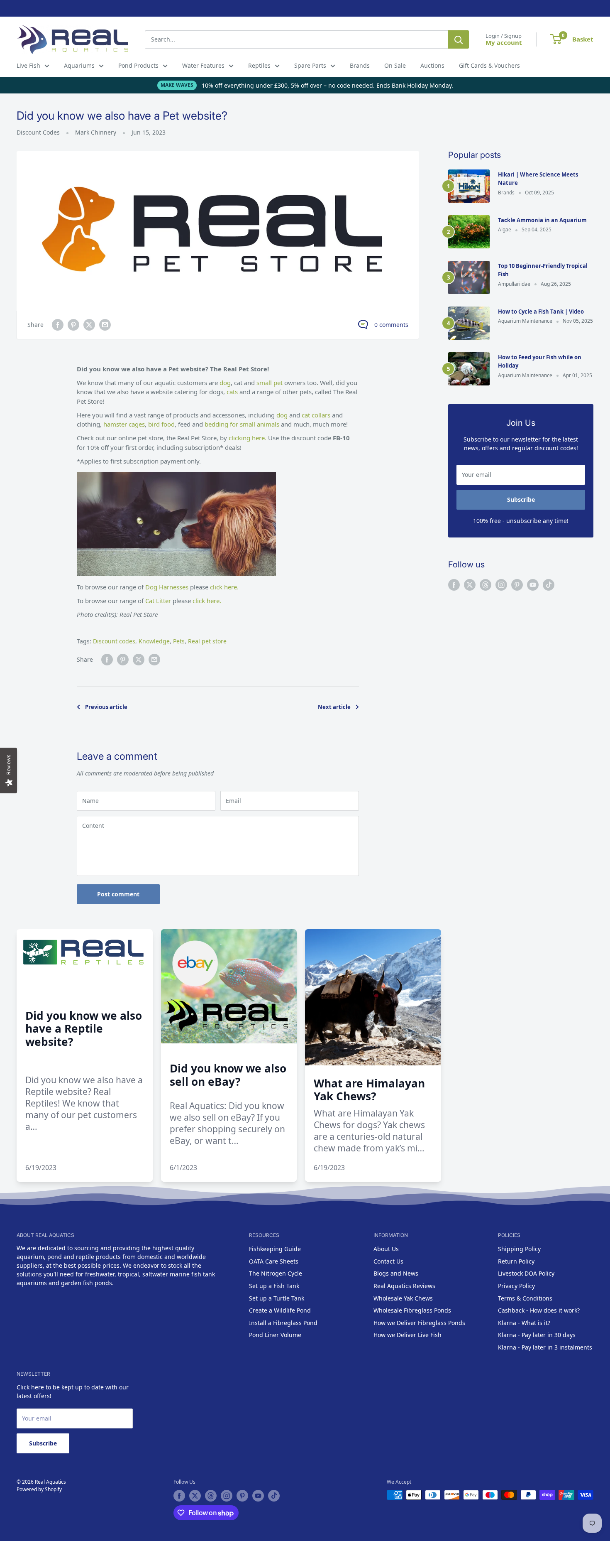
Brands (360, 65)
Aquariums (79, 65)
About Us (386, 1249)
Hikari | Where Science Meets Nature (538, 178)
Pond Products (138, 65)
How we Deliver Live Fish (407, 1335)
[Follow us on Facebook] (454, 585)
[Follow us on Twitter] (470, 585)
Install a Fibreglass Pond (283, 1323)
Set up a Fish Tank (274, 1286)
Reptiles (259, 65)
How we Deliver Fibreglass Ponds (419, 1323)
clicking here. (247, 438)
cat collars (316, 415)
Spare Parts (310, 65)
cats (233, 392)
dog (225, 382)
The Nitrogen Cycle (275, 1273)
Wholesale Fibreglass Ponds (412, 1310)
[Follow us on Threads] (485, 585)
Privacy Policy (516, 1286)
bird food (161, 424)
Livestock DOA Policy (526, 1273)
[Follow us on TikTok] (548, 585)
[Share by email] (105, 325)
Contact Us (388, 1261)
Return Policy (516, 1261)
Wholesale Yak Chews (403, 1298)
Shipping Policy (519, 1249)
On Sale (395, 65)
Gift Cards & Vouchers (489, 65)
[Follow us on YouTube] (533, 585)
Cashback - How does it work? (539, 1310)
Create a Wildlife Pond (280, 1310)
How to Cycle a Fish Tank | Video (541, 311)
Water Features (203, 65)
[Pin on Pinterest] (73, 325)
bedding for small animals (242, 424)
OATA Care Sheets (273, 1261)
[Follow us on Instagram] (501, 585)
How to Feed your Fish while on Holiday (539, 361)
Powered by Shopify (39, 1489)
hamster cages (124, 424)
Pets (179, 641)
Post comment (118, 894)
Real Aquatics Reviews (404, 1286)
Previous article (106, 707)
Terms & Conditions (525, 1298)
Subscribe (521, 499)
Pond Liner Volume (275, 1335)
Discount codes (114, 641)
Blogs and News (395, 1273)
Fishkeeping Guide (275, 1249)
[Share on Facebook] (57, 325)
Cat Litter (158, 600)
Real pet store (207, 641)
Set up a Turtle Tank (276, 1298)
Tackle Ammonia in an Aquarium (542, 220)
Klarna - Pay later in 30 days (537, 1335)
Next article (334, 707)
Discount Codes (38, 132)
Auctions (432, 65)
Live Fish (28, 65)
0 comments (391, 325)
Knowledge (154, 641)
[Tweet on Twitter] (89, 325)
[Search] (458, 39)
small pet (270, 382)
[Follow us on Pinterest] (517, 585)
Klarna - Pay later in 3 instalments (545, 1347)
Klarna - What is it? (524, 1323)
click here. (224, 587)
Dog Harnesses (166, 587)
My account (504, 42)
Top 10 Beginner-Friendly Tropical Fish (543, 270)
